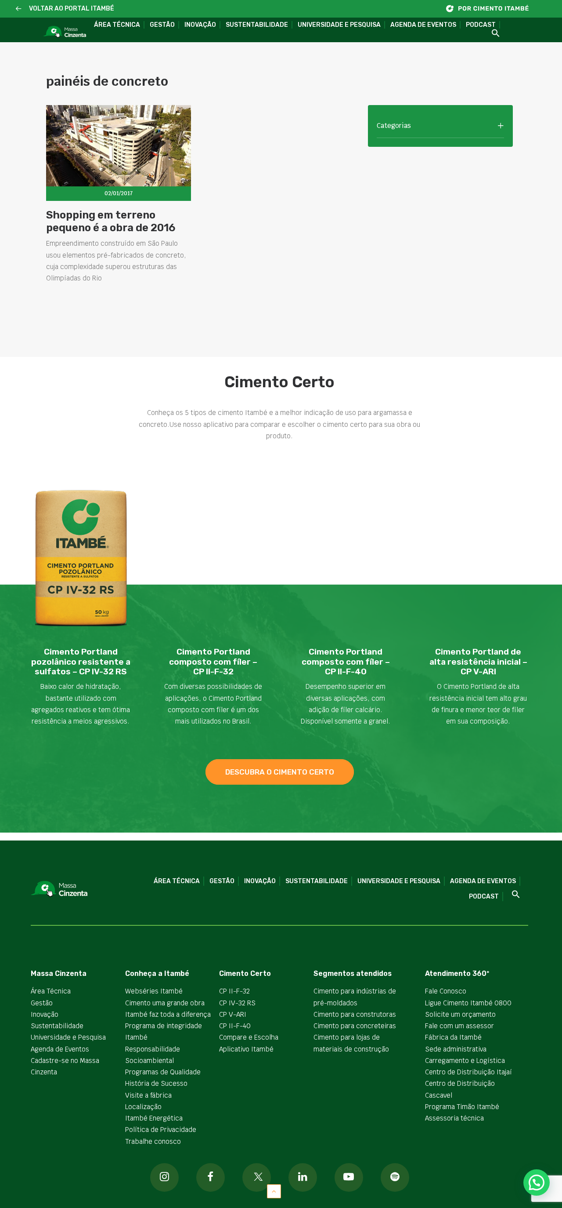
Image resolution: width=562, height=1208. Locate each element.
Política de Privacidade (160, 1129)
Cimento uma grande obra (165, 1003)
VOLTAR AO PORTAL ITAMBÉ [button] (71, 8)
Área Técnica (117, 25)
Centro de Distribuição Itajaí (468, 1072)
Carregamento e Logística (465, 1060)
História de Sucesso (156, 1083)
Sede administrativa (455, 1049)
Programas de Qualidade (163, 1072)
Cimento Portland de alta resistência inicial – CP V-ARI (478, 662)
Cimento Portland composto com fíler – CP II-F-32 (213, 662)
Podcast (481, 25)
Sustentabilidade (257, 25)
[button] (18, 9)
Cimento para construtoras (354, 1014)
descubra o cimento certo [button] (279, 772)
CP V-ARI (232, 1014)
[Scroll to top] (274, 1190)
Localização (143, 1106)
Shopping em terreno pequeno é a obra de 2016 (110, 221)
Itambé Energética (154, 1118)
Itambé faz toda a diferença (168, 1014)
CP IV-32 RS (237, 1003)
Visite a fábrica (148, 1095)
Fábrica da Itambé (453, 1037)
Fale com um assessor (459, 1026)
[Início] (491, 8)
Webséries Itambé (154, 991)
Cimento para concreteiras (354, 1026)
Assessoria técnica (454, 1118)
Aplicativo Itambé (246, 1049)
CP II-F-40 (235, 1026)
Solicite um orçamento (460, 1014)
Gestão (162, 25)
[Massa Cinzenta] (64, 32)
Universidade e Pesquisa (339, 25)
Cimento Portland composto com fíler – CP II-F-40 (346, 662)
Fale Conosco (445, 991)
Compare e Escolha (248, 1037)
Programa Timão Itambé (462, 1106)
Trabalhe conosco (153, 1141)
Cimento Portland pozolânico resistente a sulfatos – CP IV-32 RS (80, 662)
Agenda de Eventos (423, 25)
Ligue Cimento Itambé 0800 (468, 1003)
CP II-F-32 (234, 991)
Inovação (200, 25)
